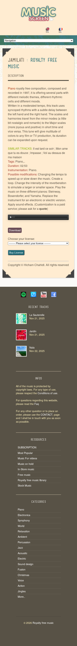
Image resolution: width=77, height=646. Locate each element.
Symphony (24, 520)
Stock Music (24, 485)
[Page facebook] (53, 296)
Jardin (32, 331)
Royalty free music (43, 623)
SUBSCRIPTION (27, 447)
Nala (32, 347)
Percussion (24, 542)
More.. (21, 596)
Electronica (24, 515)
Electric (22, 558)
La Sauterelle (36, 315)
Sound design (25, 564)
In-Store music (26, 469)
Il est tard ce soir (43, 148)
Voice (21, 580)
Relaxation (24, 531)
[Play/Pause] (10, 217)
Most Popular (25, 453)
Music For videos (27, 458)
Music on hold (25, 464)
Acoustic (22, 553)
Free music (24, 474)
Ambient (22, 536)
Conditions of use (47, 393)
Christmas (23, 575)
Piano (21, 509)
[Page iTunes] (33, 296)
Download (15, 230)
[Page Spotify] (23, 296)
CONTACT (46, 414)
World (21, 526)
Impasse (35, 153)
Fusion (21, 569)
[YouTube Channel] (43, 296)
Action (21, 585)
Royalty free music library (32, 480)
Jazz (20, 547)
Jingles (22, 591)
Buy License (16, 252)
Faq (36, 404)
